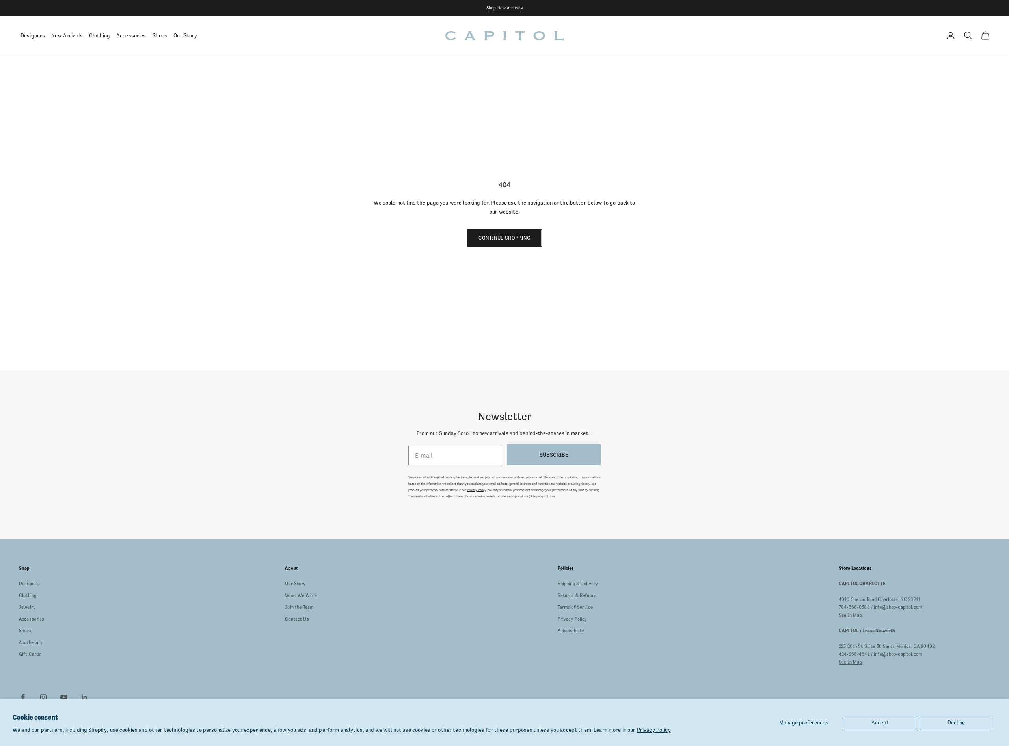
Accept (880, 722)
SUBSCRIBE (554, 455)
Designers (32, 35)
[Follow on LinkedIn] (84, 697)
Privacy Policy (654, 730)
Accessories (131, 35)
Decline (956, 722)
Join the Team (299, 607)
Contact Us (297, 619)
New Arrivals (67, 35)
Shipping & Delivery (578, 583)
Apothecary (31, 642)
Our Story (185, 35)
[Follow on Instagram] (43, 697)
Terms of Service (575, 607)
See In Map (850, 615)
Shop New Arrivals (504, 8)
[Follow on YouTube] (64, 697)
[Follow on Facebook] (23, 697)
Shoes (160, 35)
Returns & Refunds (577, 595)
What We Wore (301, 595)
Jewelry (27, 607)
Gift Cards (30, 654)
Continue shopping (504, 238)
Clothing (99, 35)
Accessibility (571, 630)
